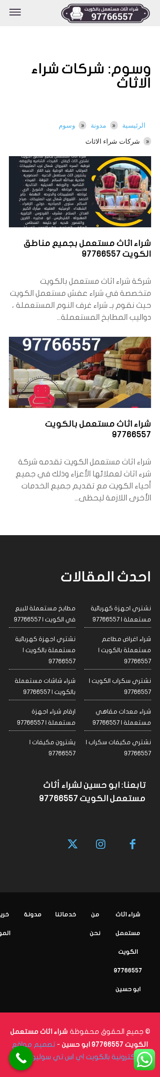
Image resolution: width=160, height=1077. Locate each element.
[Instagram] (101, 845)
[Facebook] (133, 845)
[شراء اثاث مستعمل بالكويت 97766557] (80, 372)
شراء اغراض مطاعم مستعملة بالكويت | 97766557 (124, 650)
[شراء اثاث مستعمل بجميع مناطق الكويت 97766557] (80, 191)
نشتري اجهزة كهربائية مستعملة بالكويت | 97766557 (45, 650)
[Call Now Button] (21, 1058)
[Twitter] (73, 845)
